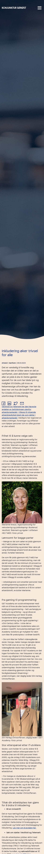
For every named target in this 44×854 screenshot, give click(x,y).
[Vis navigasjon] (39, 8)
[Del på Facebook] (3, 403)
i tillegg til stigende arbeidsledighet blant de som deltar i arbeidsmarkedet (19, 415)
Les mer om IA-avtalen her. (24, 828)
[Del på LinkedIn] (9, 403)
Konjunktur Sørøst (14, 7)
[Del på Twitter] (15, 403)
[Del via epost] (22, 403)
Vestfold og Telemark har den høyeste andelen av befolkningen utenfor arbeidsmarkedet (19, 409)
